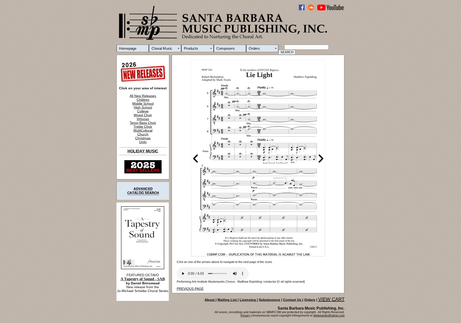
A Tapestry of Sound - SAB (143, 279)
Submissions (269, 300)
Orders (254, 48)
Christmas (143, 138)
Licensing (248, 300)
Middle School (143, 103)
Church (142, 134)
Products (191, 48)
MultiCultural (142, 130)
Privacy (245, 315)
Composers (225, 48)
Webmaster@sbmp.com (329, 315)
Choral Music (162, 48)
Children (143, 100)
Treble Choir (142, 126)
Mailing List (228, 300)
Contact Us (292, 300)
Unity (143, 142)
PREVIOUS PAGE (190, 289)
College (143, 111)
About (210, 300)
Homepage (127, 48)
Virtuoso (143, 119)
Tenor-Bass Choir (143, 123)
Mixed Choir (143, 115)
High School (143, 107)
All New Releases (143, 96)
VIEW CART (331, 299)
